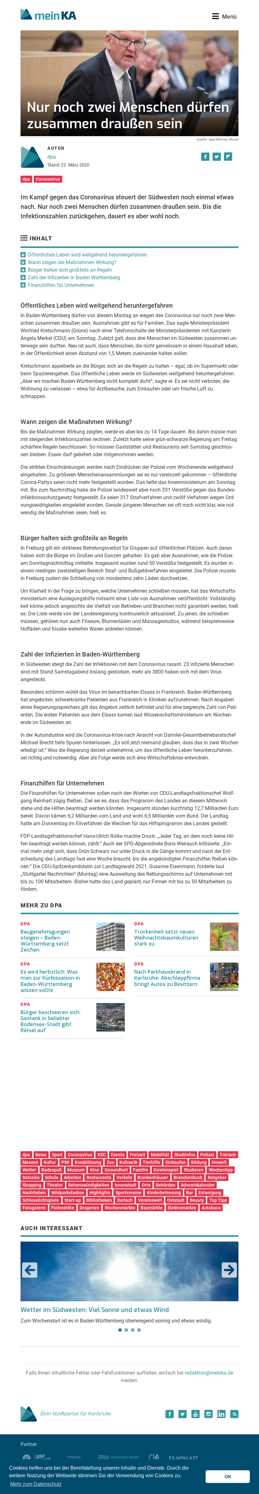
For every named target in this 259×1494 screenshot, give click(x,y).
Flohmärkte (62, 1207)
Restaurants (99, 1177)
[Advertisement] (129, 1097)
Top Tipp (218, 1200)
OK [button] (228, 1476)
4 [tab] (139, 1330)
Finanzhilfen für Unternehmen (61, 285)
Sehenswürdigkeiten (88, 1185)
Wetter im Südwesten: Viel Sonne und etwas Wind (95, 1310)
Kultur (50, 1162)
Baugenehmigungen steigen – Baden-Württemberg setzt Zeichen (45, 940)
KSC (102, 1154)
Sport (57, 1154)
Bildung (199, 1162)
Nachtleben (34, 1192)
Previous (29, 1270)
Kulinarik (128, 1162)
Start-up (72, 1200)
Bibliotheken (99, 1200)
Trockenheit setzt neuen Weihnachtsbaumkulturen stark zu (166, 937)
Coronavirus (48, 179)
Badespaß (51, 1169)
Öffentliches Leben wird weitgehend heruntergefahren (87, 255)
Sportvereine (129, 1192)
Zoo (110, 1162)
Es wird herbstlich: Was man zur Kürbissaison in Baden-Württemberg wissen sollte (50, 981)
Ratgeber (217, 1177)
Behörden (165, 1185)
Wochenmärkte (120, 1207)
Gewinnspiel (166, 1169)
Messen (30, 1162)
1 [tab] (120, 1330)
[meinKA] (48, 15)
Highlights (99, 1192)
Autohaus (211, 1207)
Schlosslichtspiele (40, 1200)
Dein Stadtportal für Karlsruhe (75, 1413)
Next (229, 1270)
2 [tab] (126, 1330)
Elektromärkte (182, 1207)
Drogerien (89, 1207)
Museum (76, 1169)
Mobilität (160, 1154)
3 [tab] (132, 1330)
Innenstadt (125, 1185)
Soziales (30, 1177)
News (40, 1154)
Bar (189, 1192)
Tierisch (228, 1154)
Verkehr (124, 1177)
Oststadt (175, 1200)
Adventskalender (198, 1185)
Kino (94, 1169)
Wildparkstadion (67, 1192)
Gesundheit (116, 1169)
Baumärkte (152, 1207)
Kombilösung (88, 1162)
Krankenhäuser (152, 1177)
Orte (146, 1185)
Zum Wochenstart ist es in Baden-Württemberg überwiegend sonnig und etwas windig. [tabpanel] (116, 1315)
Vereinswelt (150, 1200)
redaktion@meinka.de (209, 1373)
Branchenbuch (187, 1177)
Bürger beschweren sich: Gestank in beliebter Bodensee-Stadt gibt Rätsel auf (51, 1021)
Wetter (29, 1169)
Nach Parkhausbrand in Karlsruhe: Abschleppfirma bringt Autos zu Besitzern (167, 978)
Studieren (193, 1169)
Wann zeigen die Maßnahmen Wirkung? (72, 262)
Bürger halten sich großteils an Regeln (70, 270)
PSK (65, 1162)
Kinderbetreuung (164, 1192)
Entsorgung (209, 1192)
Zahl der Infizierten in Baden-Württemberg (74, 278)
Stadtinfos (184, 1154)
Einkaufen (176, 1162)
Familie (140, 1169)
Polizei (207, 1154)
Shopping (31, 1185)
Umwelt (219, 1162)
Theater (55, 1185)
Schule (51, 1177)
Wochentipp (221, 1169)
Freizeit (137, 1154)
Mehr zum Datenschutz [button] (36, 1484)
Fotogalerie (34, 1207)
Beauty (197, 1200)
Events (117, 1154)
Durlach (125, 1200)
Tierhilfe (151, 1162)
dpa (51, 157)
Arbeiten (72, 1177)
